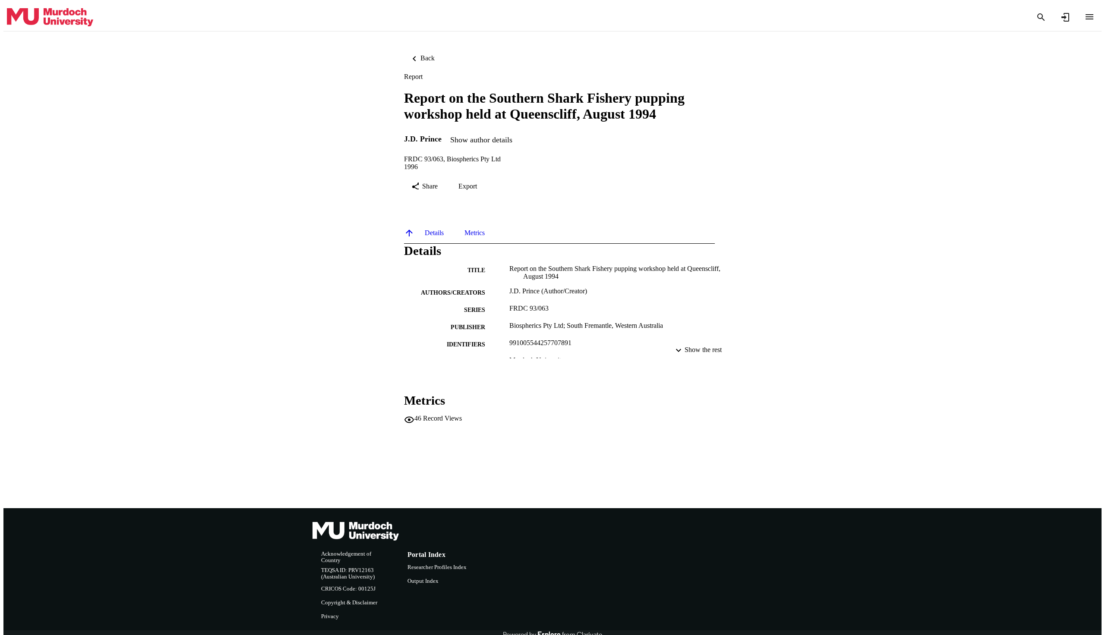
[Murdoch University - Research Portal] (50, 17)
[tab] (434, 233)
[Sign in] (1065, 17)
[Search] (1041, 17)
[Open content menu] (1089, 16)
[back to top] (409, 233)
